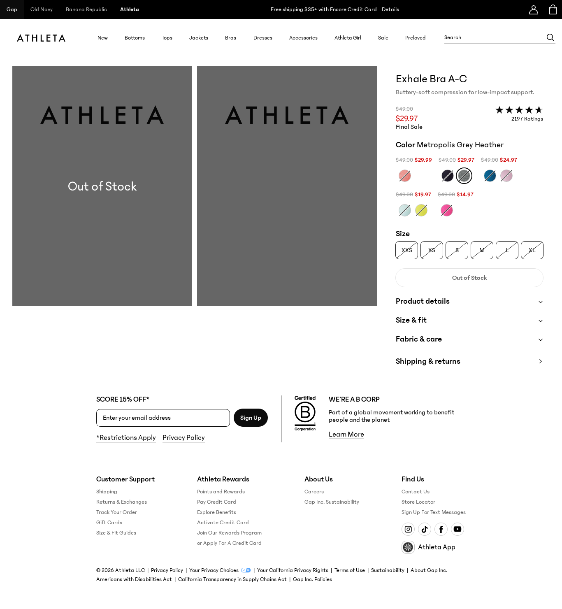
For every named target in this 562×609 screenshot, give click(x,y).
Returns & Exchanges (121, 502)
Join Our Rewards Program (229, 533)
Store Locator (418, 502)
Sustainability (387, 570)
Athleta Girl (347, 38)
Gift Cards (109, 522)
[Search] (550, 37)
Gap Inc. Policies (312, 579)
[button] (194, 224)
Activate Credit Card (223, 522)
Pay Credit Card (216, 502)
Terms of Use (349, 570)
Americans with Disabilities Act (134, 579)
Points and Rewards (221, 491)
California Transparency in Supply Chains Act (232, 579)
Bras (230, 38)
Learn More (346, 434)
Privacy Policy (184, 438)
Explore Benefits (216, 512)
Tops (167, 38)
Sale (383, 38)
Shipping (106, 491)
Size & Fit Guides (116, 533)
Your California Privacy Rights (292, 570)
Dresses (262, 38)
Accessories (303, 38)
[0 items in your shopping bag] (552, 9)
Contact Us (416, 491)
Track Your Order (116, 512)
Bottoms (135, 38)
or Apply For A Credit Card (229, 543)
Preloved (415, 38)
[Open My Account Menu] (533, 9)
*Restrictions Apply (126, 438)
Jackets (198, 38)
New (103, 38)
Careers (314, 491)
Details (390, 9)
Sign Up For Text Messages (434, 512)
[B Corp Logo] (305, 413)
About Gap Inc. (429, 570)
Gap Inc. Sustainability (331, 502)
